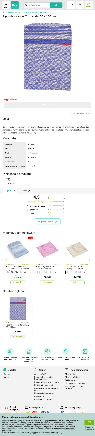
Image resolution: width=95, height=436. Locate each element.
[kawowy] (46, 272)
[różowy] (37, 272)
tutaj (60, 433)
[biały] (42, 272)
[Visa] (44, 412)
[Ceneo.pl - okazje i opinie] (62, 413)
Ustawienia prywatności (44, 393)
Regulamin (39, 396)
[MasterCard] (35, 412)
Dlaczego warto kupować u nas (46, 389)
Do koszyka (47, 105)
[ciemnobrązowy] (12, 272)
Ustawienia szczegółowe (89, 428)
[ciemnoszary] (16, 272)
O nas (6, 377)
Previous (6, 260)
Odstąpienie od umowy (75, 383)
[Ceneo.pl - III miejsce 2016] (82, 413)
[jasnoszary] (21, 272)
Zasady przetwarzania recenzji (74, 387)
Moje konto (70, 374)
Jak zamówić (40, 374)
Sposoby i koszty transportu (46, 382)
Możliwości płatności (43, 385)
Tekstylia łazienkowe (30, 12)
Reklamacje (70, 380)
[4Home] (4, 12)
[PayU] (28, 412)
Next (89, 260)
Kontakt (6, 374)
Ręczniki (43, 12)
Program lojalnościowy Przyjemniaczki (44, 378)
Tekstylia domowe (13, 12)
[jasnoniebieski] (8, 272)
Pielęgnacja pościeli (43, 399)
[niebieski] (50, 272)
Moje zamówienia (73, 377)
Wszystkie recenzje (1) (47, 221)
